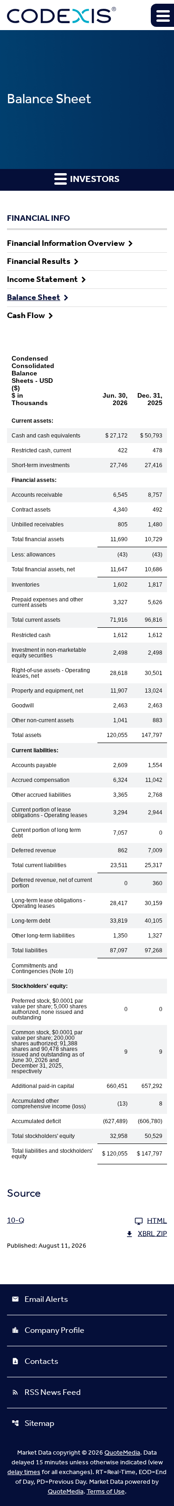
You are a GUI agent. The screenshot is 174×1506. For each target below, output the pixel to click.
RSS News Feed (46, 1392)
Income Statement (42, 279)
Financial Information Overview (66, 243)
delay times (23, 1472)
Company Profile (48, 1330)
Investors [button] (94, 179)
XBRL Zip (152, 1234)
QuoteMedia (122, 1453)
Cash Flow (26, 316)
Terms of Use (106, 1492)
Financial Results (39, 261)
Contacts (35, 1361)
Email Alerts (40, 1299)
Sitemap (33, 1423)
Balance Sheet (33, 298)
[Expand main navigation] (162, 15)
